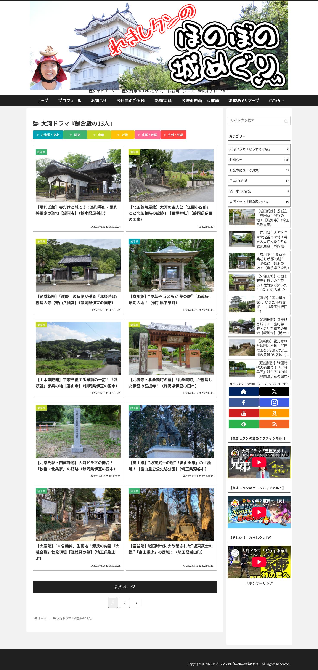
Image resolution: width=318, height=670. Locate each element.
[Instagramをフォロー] (274, 402)
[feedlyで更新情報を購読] (244, 424)
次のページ (124, 587)
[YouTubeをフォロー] (244, 413)
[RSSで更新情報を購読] (274, 424)
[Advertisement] (259, 613)
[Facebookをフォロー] (244, 402)
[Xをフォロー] (274, 391)
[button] (286, 121)
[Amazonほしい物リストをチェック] (274, 413)
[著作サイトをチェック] (244, 391)
